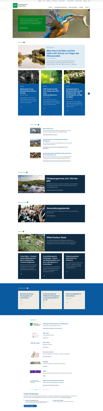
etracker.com (37, 397)
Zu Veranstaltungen (51, 215)
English (89, 0)
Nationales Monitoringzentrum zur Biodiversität (52, 328)
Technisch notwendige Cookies (31, 400)
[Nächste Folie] (89, 94)
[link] (50, 7)
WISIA (44, 375)
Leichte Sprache (70, 0)
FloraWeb (45, 366)
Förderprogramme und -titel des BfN (55, 190)
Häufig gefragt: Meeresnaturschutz (50, 134)
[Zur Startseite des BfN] (22, 5)
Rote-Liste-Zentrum (47, 356)
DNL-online (45, 337)
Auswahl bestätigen (29, 406)
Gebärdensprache (78, 0)
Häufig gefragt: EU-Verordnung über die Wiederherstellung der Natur (57, 160)
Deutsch (85, 0)
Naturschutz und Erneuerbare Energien (51, 385)
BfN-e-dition (45, 347)
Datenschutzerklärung (66, 397)
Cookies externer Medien (58, 400)
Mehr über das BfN (23, 27)
